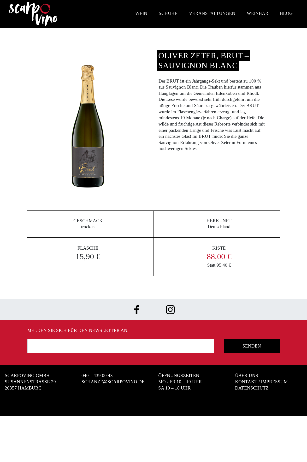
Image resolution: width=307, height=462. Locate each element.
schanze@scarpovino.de (113, 381)
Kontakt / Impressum (261, 381)
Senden (251, 345)
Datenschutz (252, 387)
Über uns (246, 375)
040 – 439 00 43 (97, 375)
